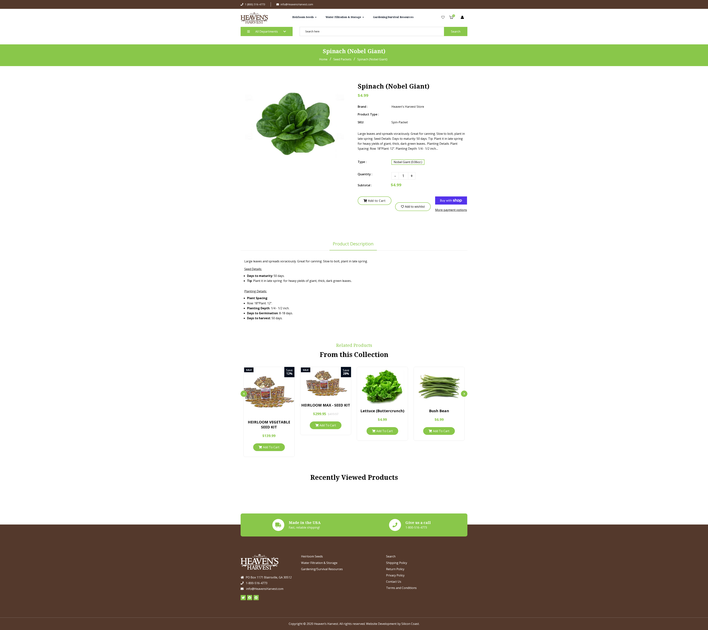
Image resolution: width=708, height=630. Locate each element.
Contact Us (393, 582)
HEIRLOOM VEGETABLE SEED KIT (269, 425)
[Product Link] (272, 413)
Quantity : (365, 174)
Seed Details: (253, 269)
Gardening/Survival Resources (322, 569)
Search (455, 31)
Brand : (363, 107)
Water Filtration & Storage (319, 563)
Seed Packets (342, 59)
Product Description (353, 244)
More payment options (451, 210)
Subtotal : (365, 185)
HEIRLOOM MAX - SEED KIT (325, 405)
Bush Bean (439, 410)
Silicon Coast (410, 624)
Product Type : (368, 114)
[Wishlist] (443, 17)
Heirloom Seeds (312, 556)
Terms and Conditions (401, 588)
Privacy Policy (395, 575)
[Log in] (462, 17)
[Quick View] (265, 413)
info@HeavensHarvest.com (297, 4)
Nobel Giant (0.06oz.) (408, 162)
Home (323, 59)
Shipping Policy (396, 563)
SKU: (361, 122)
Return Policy (395, 569)
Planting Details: (255, 291)
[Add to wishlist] (280, 413)
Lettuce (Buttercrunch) (382, 410)
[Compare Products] (258, 413)
